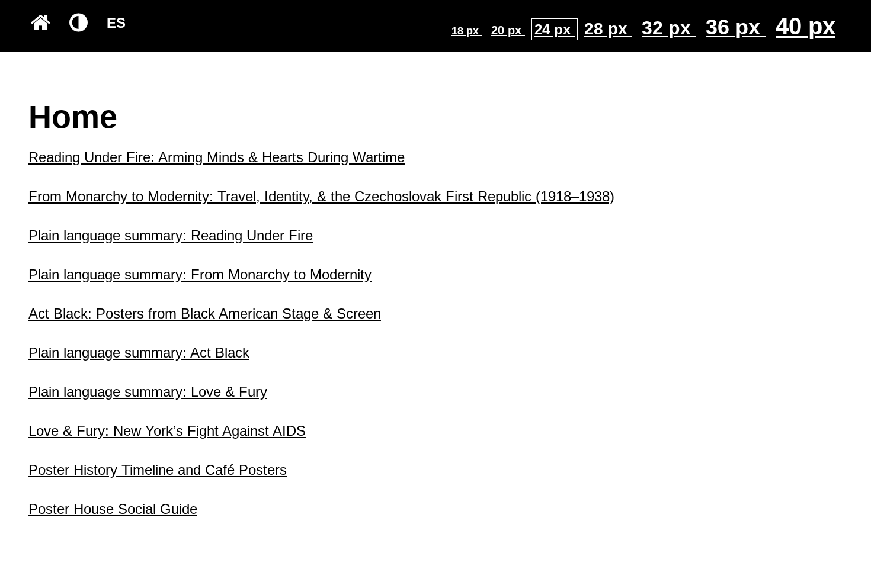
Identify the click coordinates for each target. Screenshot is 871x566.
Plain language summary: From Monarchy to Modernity (200, 274)
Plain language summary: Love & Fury (147, 392)
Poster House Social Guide (112, 509)
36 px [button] (736, 27)
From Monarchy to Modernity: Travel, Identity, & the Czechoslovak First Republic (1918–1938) (321, 196)
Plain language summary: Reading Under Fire (170, 235)
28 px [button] (608, 29)
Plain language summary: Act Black (138, 353)
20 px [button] (508, 30)
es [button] (116, 23)
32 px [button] (669, 27)
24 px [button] (554, 29)
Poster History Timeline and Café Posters (157, 470)
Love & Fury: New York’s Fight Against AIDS (167, 431)
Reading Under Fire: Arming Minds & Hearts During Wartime (216, 157)
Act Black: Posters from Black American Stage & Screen (204, 313)
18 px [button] (466, 31)
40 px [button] (805, 26)
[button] (40, 23)
